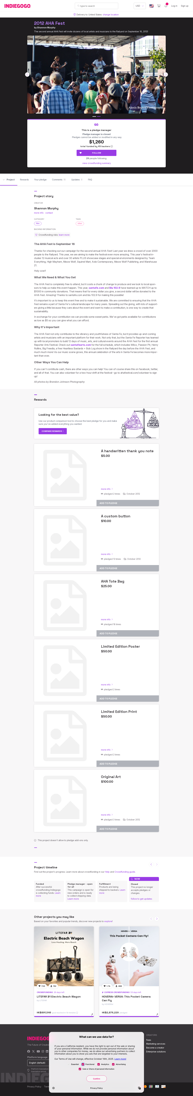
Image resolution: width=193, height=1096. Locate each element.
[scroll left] (27, 74)
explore (108, 921)
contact (49, 212)
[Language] (151, 6)
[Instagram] (43, 1051)
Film (38, 223)
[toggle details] (93, 1016)
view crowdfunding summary (96, 163)
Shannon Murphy (46, 27)
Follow (96, 153)
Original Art (111, 776)
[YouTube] (38, 1051)
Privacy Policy (34, 1086)
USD (138, 6)
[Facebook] (28, 1051)
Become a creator (155, 1047)
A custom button (115, 516)
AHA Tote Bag (112, 581)
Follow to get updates (141, 898)
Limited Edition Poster (120, 646)
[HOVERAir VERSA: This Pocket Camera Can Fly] (129, 956)
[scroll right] (165, 74)
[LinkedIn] (47, 1051)
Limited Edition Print (119, 711)
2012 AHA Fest (49, 23)
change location (111, 14)
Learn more (73, 898)
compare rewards (52, 431)
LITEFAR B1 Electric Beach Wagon (59, 996)
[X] (33, 1051)
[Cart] (158, 6)
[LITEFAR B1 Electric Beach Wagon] (64, 956)
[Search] (78, 5)
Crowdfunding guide (125, 871)
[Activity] (165, 6)
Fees (148, 1040)
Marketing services (155, 1043)
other (80, 223)
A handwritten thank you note (127, 451)
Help (107, 871)
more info (39, 212)
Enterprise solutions (156, 1051)
